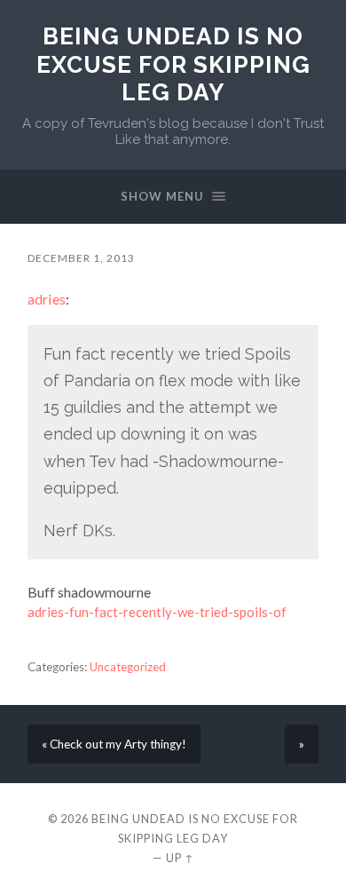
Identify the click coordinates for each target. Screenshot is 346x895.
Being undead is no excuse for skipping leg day (173, 64)
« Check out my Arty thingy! (114, 744)
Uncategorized (128, 667)
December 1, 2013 (81, 258)
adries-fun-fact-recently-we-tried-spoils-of (157, 612)
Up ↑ (180, 858)
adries (47, 298)
